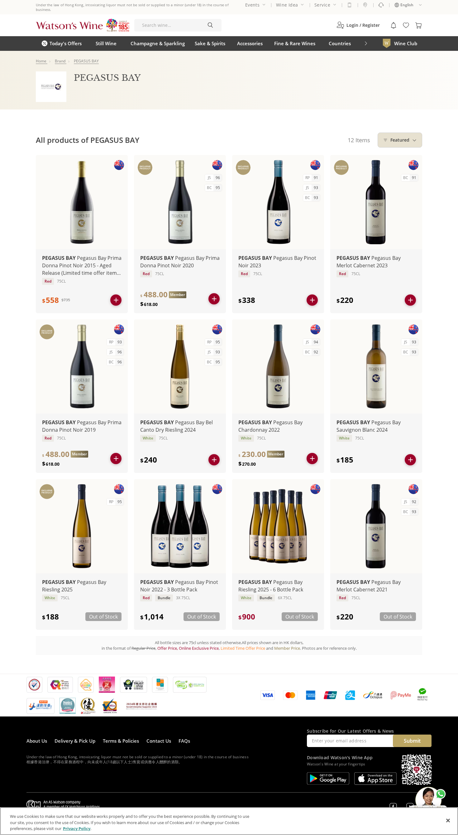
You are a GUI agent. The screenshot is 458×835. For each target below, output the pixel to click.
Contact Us (158, 741)
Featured (399, 140)
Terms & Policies (121, 741)
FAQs (184, 741)
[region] (229, 821)
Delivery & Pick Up (75, 741)
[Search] (210, 25)
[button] (358, 25)
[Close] (448, 820)
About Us (36, 741)
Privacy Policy (76, 828)
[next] (365, 43)
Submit (412, 740)
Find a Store (365, 5)
